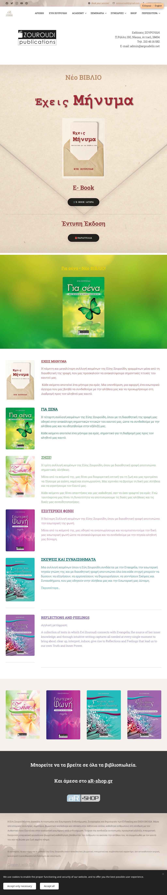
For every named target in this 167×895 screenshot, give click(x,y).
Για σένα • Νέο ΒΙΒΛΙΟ (83, 268)
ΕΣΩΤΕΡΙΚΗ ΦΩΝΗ (57, 511)
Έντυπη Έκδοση (83, 223)
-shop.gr (103, 781)
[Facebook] (7, 3)
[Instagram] (17, 3)
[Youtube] (22, 3)
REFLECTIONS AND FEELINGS (65, 617)
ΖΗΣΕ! (46, 457)
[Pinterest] (26, 3)
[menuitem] (40, 13)
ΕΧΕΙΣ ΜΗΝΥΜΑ (54, 361)
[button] (146, 6)
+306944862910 (153, 3)
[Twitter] (12, 3)
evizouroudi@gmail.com (128, 3)
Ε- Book (83, 187)
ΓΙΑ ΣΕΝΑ (49, 409)
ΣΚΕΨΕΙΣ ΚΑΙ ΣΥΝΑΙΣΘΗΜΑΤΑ (68, 559)
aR (91, 781)
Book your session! (100, 3)
